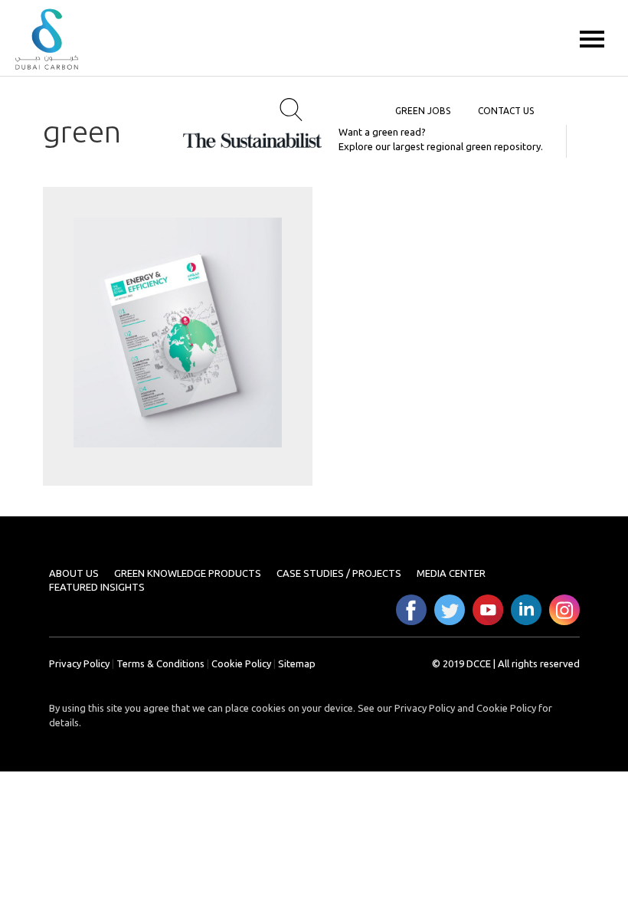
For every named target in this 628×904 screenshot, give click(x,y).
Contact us (506, 111)
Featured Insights (97, 586)
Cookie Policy (241, 663)
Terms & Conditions (160, 663)
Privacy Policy (79, 663)
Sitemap (297, 663)
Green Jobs (422, 111)
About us (74, 573)
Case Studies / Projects (338, 573)
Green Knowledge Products (187, 573)
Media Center (451, 573)
